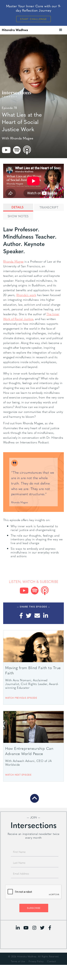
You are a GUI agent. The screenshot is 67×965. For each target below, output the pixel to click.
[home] (20, 30)
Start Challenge (33, 19)
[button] (61, 30)
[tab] (18, 207)
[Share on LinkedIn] (45, 615)
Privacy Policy (36, 961)
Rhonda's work (26, 295)
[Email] (37, 615)
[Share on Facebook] (20, 615)
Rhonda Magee (13, 261)
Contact (51, 961)
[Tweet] (28, 615)
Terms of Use (18, 961)
